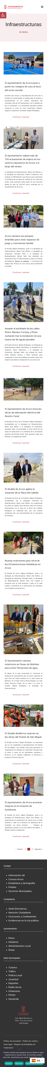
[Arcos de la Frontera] (23, 1007)
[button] (3, 15)
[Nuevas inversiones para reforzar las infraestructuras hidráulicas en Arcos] (23, 543)
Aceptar (9, 1063)
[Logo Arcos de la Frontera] (14, 5)
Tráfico (12, 971)
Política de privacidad (12, 1041)
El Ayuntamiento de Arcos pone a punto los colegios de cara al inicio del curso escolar (23, 87)
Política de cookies (30, 1041)
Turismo (12, 967)
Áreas (11, 950)
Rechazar (19, 1063)
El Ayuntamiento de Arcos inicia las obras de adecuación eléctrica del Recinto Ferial (23, 413)
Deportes (13, 983)
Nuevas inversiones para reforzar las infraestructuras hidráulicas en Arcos (22, 564)
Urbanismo (14, 991)
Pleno (11, 938)
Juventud (13, 979)
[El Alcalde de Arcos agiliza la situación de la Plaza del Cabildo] (23, 468)
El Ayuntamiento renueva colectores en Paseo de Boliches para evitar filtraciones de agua (22, 664)
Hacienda (13, 999)
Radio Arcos (14, 987)
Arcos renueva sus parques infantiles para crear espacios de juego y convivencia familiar (22, 240)
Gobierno (13, 942)
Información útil (16, 875)
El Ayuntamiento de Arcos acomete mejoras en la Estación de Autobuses (23, 806)
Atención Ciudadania (19, 912)
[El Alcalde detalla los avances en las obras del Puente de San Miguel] (23, 716)
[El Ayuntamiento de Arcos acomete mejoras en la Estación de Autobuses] (23, 785)
